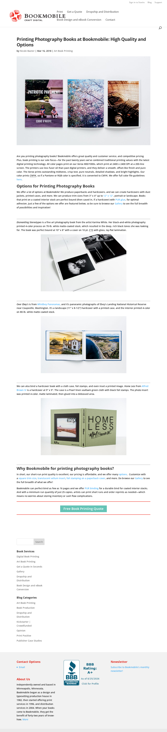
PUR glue (120, 199)
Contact (110, 20)
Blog (150, 2)
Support (158, 2)
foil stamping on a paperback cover (86, 478)
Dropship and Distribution (102, 12)
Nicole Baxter (27, 50)
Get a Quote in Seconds (29, 566)
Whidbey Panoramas (48, 304)
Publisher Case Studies (29, 640)
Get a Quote (74, 12)
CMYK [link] (33, 175)
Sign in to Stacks (137, 2)
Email (22, 667)
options (123, 474)
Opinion (21, 630)
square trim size (27, 478)
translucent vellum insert (51, 478)
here (19, 179)
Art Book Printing (63, 50)
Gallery (118, 203)
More (25, 719)
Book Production (26, 607)
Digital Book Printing (28, 556)
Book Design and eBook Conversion (79, 20)
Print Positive (24, 635)
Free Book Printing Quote (83, 508)
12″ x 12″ (108, 195)
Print (60, 12)
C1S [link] (91, 230)
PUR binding (92, 488)
